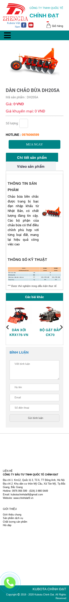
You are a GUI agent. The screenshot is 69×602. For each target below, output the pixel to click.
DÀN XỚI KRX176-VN (18, 332)
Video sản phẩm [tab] (31, 166)
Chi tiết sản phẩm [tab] (32, 157)
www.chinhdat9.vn (23, 498)
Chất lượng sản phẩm (15, 521)
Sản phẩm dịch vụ (13, 518)
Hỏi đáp (7, 525)
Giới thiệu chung (12, 514)
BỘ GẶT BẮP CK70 (50, 332)
